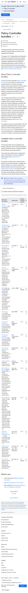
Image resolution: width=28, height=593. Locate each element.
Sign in (24, 1)
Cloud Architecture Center (7, 554)
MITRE (3, 288)
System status (4, 540)
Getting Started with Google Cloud (9, 549)
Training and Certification (7, 556)
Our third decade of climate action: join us (11, 582)
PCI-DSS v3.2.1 (5, 446)
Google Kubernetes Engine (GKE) (12, 6)
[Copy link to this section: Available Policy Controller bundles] (9, 141)
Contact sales (4, 526)
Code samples (4, 551)
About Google (4, 577)
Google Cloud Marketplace (7, 524)
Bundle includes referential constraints (13, 191)
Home (2, 19)
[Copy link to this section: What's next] (12, 474)
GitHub (2, 546)
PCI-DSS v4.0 (5, 459)
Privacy (10, 577)
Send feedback (7, 29)
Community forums (5, 533)
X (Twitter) (3, 567)
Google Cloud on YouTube (7, 570)
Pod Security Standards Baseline (5, 323)
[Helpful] (10, 26)
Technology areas (9, 19)
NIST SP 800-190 (6, 397)
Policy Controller (9, 9)
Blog (2, 562)
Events (2, 565)
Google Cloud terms (6, 580)
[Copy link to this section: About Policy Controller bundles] (9, 77)
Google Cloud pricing (6, 522)
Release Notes (4, 538)
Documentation (9, 11)
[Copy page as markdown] (17, 36)
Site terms (16, 577)
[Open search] (17, 2)
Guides (13, 23)
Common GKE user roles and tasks (13, 68)
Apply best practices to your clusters (13, 482)
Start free (5, 14)
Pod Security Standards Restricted (5, 336)
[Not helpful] (12, 26)
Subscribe (23, 586)
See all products (5, 519)
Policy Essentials (6, 361)
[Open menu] (2, 2)
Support (3, 535)
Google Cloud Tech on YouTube (8, 572)
